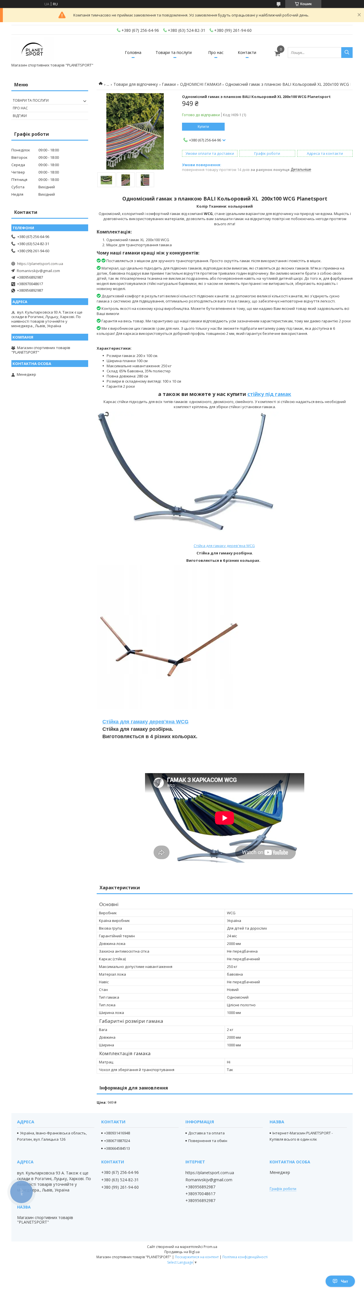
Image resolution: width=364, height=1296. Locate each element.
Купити (203, 127)
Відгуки (20, 115)
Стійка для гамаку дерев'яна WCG (224, 545)
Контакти (247, 52)
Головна (133, 52)
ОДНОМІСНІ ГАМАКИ (200, 84)
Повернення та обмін (207, 1140)
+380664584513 (117, 1148)
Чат (344, 1281)
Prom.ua (210, 1246)
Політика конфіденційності (245, 1257)
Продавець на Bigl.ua (182, 1251)
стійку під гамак (269, 394)
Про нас (216, 52)
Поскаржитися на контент (197, 1257)
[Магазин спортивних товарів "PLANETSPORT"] (32, 49)
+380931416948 (117, 1133)
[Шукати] (347, 52)
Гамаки (169, 84)
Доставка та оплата (206, 1133)
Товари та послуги (174, 52)
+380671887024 (117, 1140)
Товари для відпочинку (135, 84)
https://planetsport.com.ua (40, 263)
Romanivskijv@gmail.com (38, 270)
